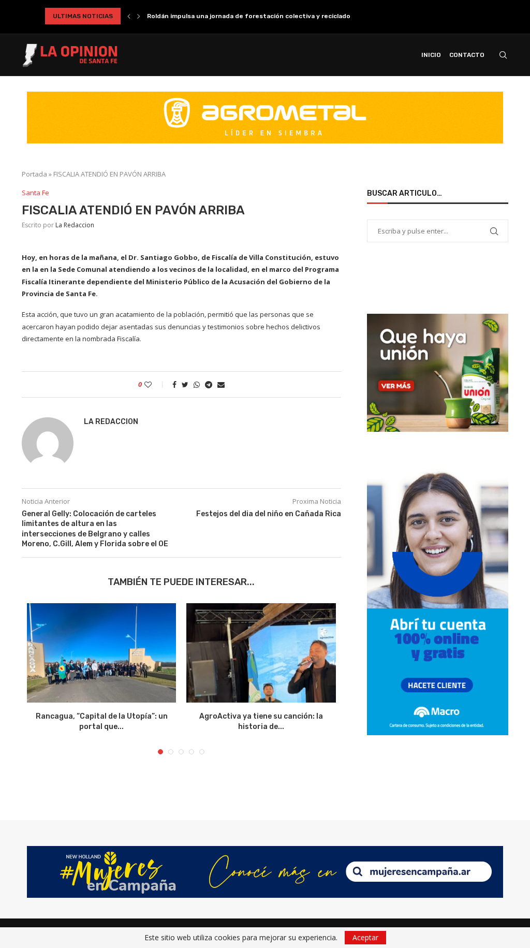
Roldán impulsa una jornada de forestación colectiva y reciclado (248, 16)
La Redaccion (74, 225)
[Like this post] (155, 384)
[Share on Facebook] (174, 384)
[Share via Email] (221, 384)
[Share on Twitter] (185, 384)
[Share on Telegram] (208, 384)
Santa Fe (35, 193)
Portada (34, 174)
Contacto (466, 55)
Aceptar (365, 937)
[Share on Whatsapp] (197, 384)
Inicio (431, 55)
